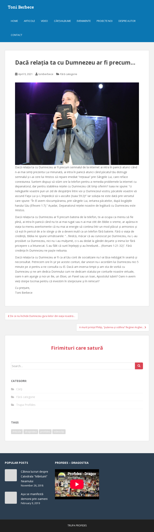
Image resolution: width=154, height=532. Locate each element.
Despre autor (127, 21)
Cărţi (19, 389)
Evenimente (84, 21)
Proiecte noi (104, 21)
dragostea (31, 431)
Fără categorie (68, 74)
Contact (16, 35)
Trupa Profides (25, 405)
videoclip (59, 431)
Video (44, 21)
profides (45, 431)
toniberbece (45, 74)
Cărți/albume (62, 21)
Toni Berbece (21, 7)
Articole (29, 21)
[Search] (139, 365)
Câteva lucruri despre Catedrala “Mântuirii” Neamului (34, 476)
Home (14, 21)
